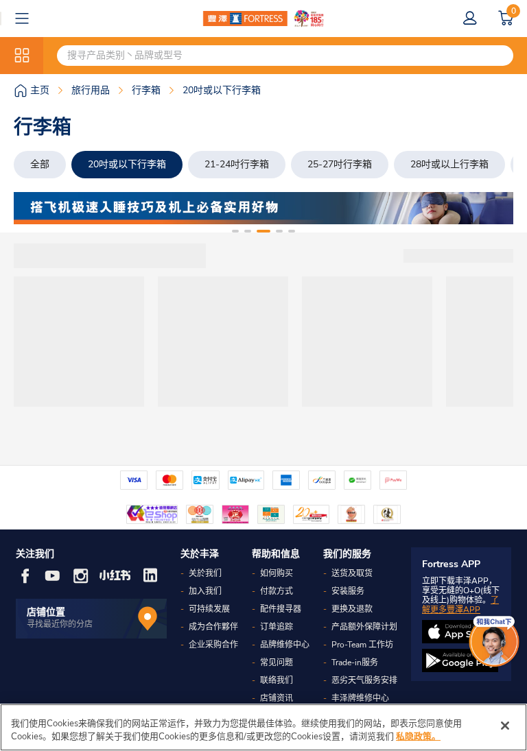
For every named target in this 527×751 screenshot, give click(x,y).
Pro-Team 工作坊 (362, 644)
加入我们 (205, 591)
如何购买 (276, 573)
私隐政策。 (418, 736)
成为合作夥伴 (213, 626)
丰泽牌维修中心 (360, 698)
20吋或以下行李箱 (127, 164)
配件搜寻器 (280, 609)
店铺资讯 (276, 698)
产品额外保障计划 (364, 626)
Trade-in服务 (354, 662)
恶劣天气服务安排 (364, 680)
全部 (39, 164)
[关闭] (505, 726)
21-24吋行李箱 (236, 164)
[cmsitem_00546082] (263, 208)
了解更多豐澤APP (460, 605)
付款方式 (276, 591)
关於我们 (205, 573)
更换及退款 (352, 609)
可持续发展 (209, 609)
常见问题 (276, 662)
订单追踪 (276, 626)
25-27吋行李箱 (339, 164)
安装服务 (347, 591)
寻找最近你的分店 (60, 624)
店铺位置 (46, 612)
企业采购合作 (213, 644)
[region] (263, 727)
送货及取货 (352, 573)
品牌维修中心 (284, 644)
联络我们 (276, 680)
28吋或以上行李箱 (449, 164)
